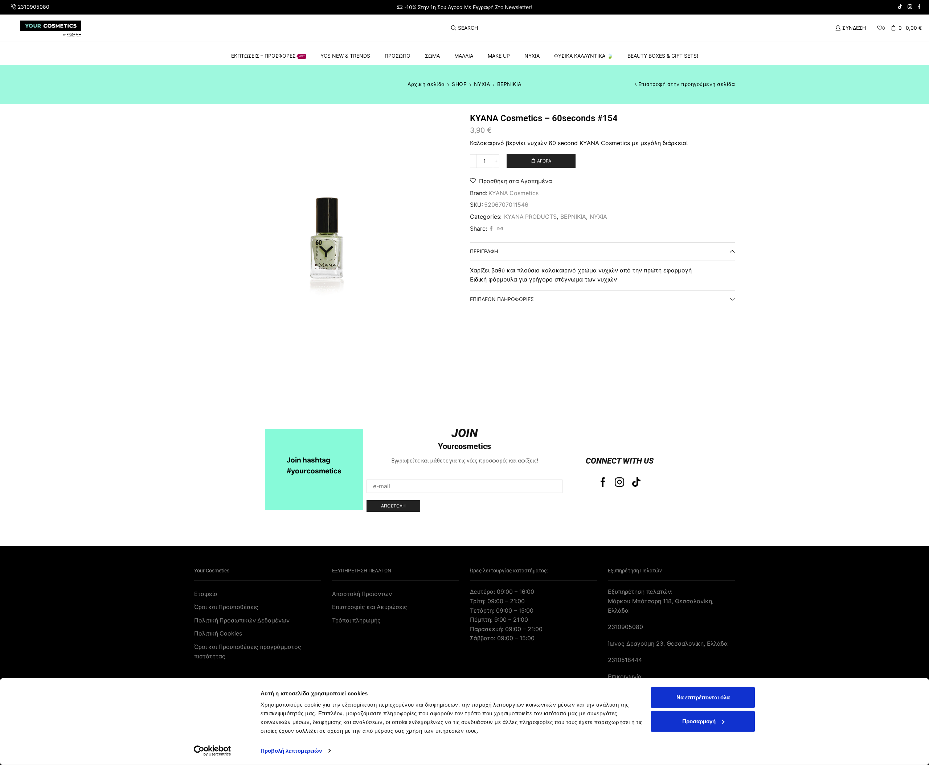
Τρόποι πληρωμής (356, 620)
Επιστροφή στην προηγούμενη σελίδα (686, 84)
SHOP (459, 84)
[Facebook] (919, 7)
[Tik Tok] (900, 7)
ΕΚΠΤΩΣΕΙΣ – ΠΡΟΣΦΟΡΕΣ (268, 56)
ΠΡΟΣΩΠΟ (397, 56)
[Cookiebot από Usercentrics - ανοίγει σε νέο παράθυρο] (212, 750)
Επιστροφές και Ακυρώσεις (369, 607)
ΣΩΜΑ (432, 56)
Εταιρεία (205, 594)
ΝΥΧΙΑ (532, 56)
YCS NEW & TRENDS (345, 56)
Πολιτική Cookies (218, 633)
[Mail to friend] (499, 229)
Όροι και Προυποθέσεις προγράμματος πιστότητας (247, 651)
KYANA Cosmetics (513, 193)
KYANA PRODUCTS (530, 216)
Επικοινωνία (625, 676)
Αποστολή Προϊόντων (362, 594)
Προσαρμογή (699, 721)
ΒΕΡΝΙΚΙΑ (509, 84)
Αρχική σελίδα (426, 84)
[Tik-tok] (636, 482)
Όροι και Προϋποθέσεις (226, 607)
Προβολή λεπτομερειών (291, 751)
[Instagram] (910, 7)
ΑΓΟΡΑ (544, 161)
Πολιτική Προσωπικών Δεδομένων (242, 620)
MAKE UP (499, 56)
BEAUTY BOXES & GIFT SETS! (662, 56)
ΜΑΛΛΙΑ (463, 56)
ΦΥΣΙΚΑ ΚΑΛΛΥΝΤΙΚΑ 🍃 (583, 56)
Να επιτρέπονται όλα (703, 697)
